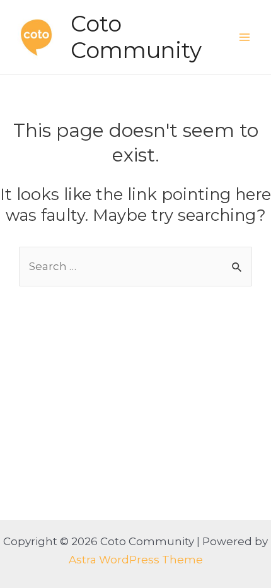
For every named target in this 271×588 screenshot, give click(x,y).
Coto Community (136, 37)
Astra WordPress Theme (136, 559)
